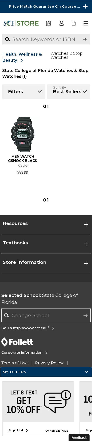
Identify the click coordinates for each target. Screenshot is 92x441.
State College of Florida (39, 298)
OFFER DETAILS (56, 430)
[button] (46, 6)
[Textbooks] (49, 24)
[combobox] (45, 315)
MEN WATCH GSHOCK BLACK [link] (22, 159)
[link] (73, 24)
